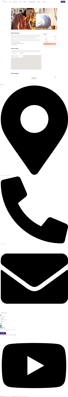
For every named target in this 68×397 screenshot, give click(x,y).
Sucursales (44, 1)
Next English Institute (3, 396)
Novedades (39, 1)
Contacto (63, 1)
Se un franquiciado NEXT (31, 1)
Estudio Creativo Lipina (15, 396)
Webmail (2, 321)
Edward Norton (34, 77)
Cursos (20, 1)
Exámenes (24, 1)
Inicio (10, 1)
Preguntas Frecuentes (3, 319)
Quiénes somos (15, 1)
